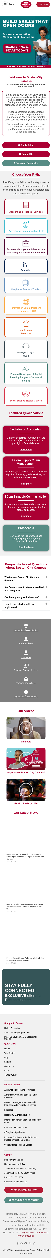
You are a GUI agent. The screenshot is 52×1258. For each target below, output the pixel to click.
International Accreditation (26, 630)
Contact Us (9, 1066)
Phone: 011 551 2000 (13, 1177)
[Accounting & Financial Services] (26, 205)
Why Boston (9, 1053)
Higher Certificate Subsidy (26, 696)
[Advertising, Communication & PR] (26, 224)
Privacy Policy (36, 1250)
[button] (26, 579)
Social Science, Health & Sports (26, 400)
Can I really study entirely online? (21, 597)
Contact (8, 1154)
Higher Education (12, 1028)
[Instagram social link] (21, 1243)
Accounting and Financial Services (19, 1090)
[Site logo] (26, 4)
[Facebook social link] (17, 1243)
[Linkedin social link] (30, 1243)
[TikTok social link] (34, 1243)
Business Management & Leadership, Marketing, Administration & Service (20, 1103)
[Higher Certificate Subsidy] (26, 692)
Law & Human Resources (15, 1127)
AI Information (25, 1253)
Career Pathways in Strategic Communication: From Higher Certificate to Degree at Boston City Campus (25, 856)
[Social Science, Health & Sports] (26, 394)
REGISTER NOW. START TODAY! (17, 48)
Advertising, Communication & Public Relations (20, 1096)
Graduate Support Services (26, 670)
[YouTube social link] (26, 1243)
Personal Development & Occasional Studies (20, 1038)
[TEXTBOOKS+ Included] (26, 679)
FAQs (6, 1070)
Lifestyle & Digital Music (14, 1132)
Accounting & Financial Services (26, 211)
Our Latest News (26, 812)
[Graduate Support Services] (26, 666)
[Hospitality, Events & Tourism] (26, 282)
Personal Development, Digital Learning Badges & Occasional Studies (26, 377)
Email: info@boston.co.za (15, 1181)
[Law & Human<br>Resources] (26, 323)
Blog (6, 1057)
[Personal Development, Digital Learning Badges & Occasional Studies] (26, 368)
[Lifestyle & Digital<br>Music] (26, 346)
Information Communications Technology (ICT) (22, 1121)
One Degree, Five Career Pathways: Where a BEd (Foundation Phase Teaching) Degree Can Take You (24, 906)
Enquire (7, 1062)
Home (7, 1049)
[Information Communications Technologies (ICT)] (26, 302)
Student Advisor (26, 643)
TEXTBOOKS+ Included (26, 683)
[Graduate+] (26, 653)
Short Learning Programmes (17, 1032)
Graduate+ (26, 657)
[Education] (26, 264)
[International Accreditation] (26, 626)
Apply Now (43, 4)
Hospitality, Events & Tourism (26, 289)
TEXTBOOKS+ (10, 1075)
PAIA (45, 1250)
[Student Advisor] (26, 639)
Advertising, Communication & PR (26, 231)
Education (26, 270)
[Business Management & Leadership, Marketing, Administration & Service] (26, 243)
